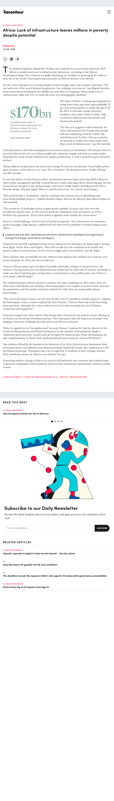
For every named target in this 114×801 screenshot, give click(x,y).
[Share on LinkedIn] (11, 59)
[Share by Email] (17, 59)
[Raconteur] (13, 12)
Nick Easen (9, 45)
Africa (63, 377)
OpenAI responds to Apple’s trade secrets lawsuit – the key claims (39, 553)
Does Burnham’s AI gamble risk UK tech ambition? (30, 564)
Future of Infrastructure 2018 (40, 377)
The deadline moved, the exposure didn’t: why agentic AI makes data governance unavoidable (55, 575)
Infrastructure (78, 377)
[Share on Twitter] (5, 59)
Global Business (13, 25)
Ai (4, 561)
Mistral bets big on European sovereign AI (26, 587)
